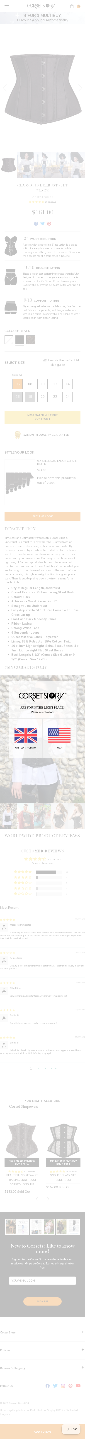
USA (59, 747)
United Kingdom (25, 747)
